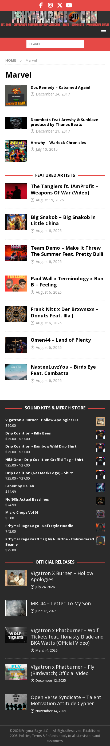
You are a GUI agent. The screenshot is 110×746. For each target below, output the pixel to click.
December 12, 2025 (51, 680)
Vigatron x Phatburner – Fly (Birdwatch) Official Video (62, 670)
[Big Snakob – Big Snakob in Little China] (16, 222)
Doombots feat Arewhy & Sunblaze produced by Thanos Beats (64, 122)
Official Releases (55, 562)
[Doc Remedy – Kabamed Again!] (16, 95)
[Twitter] (59, 5)
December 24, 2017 (53, 94)
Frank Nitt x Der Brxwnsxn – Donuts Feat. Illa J (65, 312)
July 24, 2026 (45, 586)
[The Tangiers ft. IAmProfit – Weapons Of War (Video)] (16, 191)
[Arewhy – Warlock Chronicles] (16, 151)
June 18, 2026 (46, 610)
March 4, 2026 (46, 650)
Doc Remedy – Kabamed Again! (60, 87)
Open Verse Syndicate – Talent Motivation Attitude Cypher (66, 700)
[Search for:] (55, 43)
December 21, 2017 (53, 131)
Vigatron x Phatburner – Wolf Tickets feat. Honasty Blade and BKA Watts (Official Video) (67, 636)
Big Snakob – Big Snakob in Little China (63, 220)
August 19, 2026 (50, 199)
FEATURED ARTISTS (55, 175)
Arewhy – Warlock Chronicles (58, 142)
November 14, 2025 (51, 710)
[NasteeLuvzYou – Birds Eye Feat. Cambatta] (16, 372)
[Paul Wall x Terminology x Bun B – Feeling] (16, 284)
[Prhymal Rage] (55, 22)
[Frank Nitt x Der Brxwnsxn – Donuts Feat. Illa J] (16, 314)
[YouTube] (69, 5)
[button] (103, 31)
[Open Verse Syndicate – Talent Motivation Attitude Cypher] (16, 702)
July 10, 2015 (47, 149)
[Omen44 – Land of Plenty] (16, 345)
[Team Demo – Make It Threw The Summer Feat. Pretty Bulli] (16, 253)
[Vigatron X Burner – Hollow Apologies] (16, 578)
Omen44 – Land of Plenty (61, 340)
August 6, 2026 (49, 230)
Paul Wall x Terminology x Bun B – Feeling (67, 281)
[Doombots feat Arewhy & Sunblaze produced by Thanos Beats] (16, 123)
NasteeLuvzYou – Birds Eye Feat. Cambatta (63, 370)
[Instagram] (50, 5)
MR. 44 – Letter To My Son (61, 603)
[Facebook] (41, 5)
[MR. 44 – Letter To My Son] (16, 608)
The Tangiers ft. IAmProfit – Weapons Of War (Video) (64, 189)
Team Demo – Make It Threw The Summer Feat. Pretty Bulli (67, 251)
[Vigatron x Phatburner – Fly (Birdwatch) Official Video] (16, 672)
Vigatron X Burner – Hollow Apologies (62, 576)
